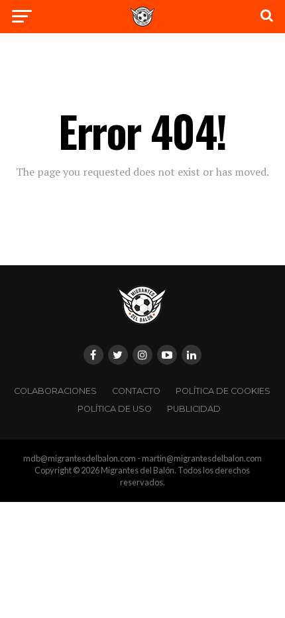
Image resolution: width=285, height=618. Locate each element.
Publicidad (194, 409)
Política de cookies (223, 391)
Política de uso (115, 409)
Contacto (136, 391)
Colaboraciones (55, 391)
